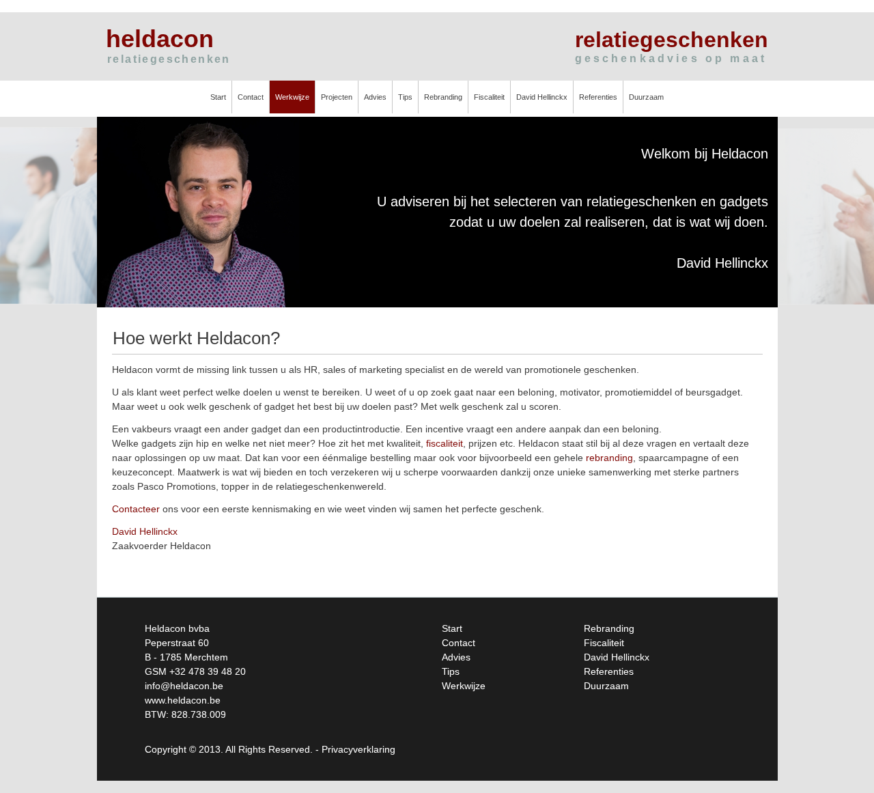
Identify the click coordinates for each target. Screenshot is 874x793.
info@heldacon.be (184, 685)
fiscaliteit (444, 443)
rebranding (609, 457)
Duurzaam (646, 97)
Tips (405, 97)
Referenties (598, 97)
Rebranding (443, 97)
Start (218, 97)
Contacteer (136, 508)
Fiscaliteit (489, 97)
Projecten (336, 97)
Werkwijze (292, 97)
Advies (375, 97)
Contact (251, 97)
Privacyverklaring (358, 749)
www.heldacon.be (183, 700)
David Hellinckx (541, 97)
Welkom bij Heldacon (704, 153)
